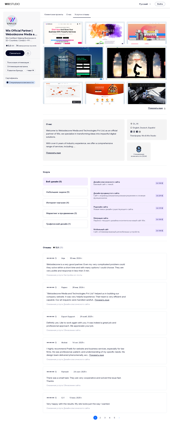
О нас (68, 14)
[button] (63, 32)
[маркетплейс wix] (12, 4)
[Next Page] (119, 418)
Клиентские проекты (53, 14)
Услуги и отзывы (82, 14)
